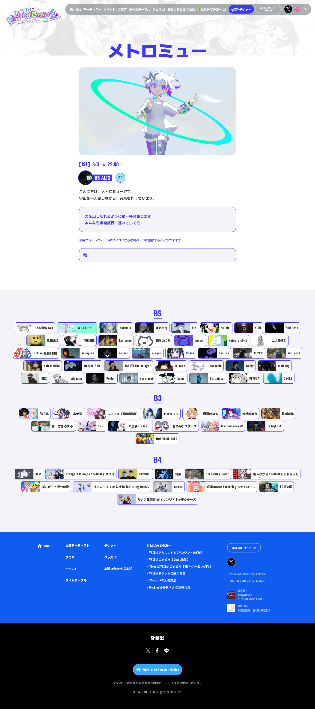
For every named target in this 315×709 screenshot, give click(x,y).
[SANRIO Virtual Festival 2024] (33, 16)
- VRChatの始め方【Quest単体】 (168, 559)
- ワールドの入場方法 (161, 580)
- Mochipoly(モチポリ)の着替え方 (168, 587)
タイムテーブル (75, 580)
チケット (110, 545)
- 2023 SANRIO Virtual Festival (246, 574)
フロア (69, 557)
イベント (71, 568)
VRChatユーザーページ (244, 547)
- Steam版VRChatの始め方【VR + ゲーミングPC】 (179, 566)
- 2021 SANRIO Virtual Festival (246, 581)
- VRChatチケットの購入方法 (166, 573)
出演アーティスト (77, 545)
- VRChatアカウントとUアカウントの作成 (174, 552)
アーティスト (92, 9)
